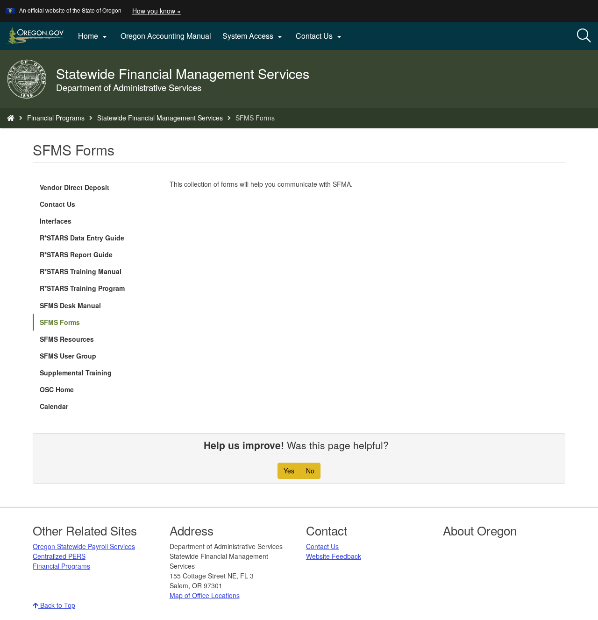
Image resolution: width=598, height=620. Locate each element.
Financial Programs (56, 117)
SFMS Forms (60, 322)
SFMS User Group (68, 355)
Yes (289, 470)
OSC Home (57, 389)
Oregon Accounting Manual (166, 35)
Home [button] (93, 36)
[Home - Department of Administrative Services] (10, 117)
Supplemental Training (76, 372)
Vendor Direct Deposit (74, 187)
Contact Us (57, 204)
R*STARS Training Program (82, 288)
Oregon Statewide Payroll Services (84, 546)
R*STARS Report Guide (76, 254)
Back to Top (56, 605)
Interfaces (55, 220)
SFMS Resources (67, 339)
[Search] (584, 36)
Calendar (54, 406)
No (310, 470)
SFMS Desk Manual (70, 305)
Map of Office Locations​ (205, 595)
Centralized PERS (59, 556)
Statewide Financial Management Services (160, 117)
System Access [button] (253, 36)
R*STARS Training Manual (80, 271)
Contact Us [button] (320, 36)
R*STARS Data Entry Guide (82, 237)
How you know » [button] (156, 10)
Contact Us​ (322, 546)
